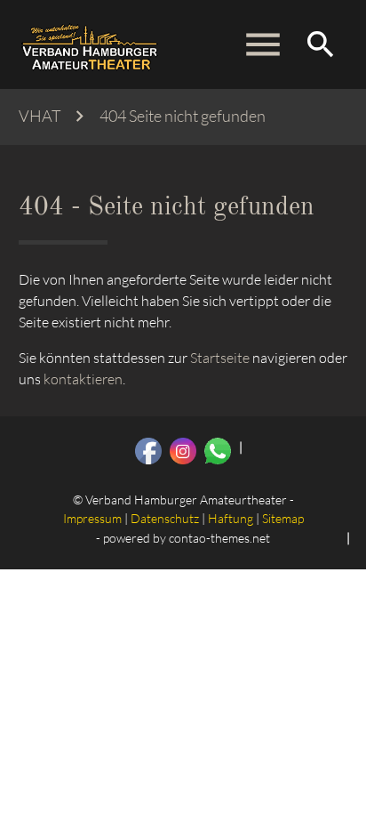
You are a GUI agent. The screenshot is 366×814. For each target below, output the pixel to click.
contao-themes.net (219, 537)
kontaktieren (83, 379)
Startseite (220, 358)
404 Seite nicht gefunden (182, 116)
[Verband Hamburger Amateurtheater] (90, 44)
